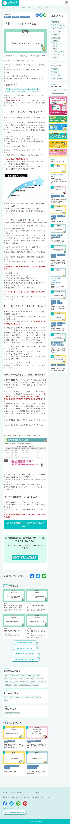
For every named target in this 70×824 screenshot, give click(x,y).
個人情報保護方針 (37, 797)
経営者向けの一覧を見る (24, 642)
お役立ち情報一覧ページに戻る (24, 659)
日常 (7, 678)
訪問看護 (8, 697)
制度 (23, 675)
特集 (37, 792)
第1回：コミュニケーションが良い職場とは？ (23, 89)
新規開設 (8, 684)
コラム (28, 792)
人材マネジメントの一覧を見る (24, 653)
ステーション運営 (17, 678)
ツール (46, 792)
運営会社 (5, 797)
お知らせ (26, 797)
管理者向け (24, 7)
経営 (16, 684)
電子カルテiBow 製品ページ (14, 812)
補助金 (36, 684)
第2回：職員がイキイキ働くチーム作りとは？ (23, 91)
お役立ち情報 (10, 7)
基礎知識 (33, 681)
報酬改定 (41, 681)
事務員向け (9, 681)
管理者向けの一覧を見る (24, 648)
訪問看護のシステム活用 (13, 713)
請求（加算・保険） (21, 681)
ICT (7, 675)
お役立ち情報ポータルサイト (13, 3)
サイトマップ (50, 797)
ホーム (4, 7)
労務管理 (30, 675)
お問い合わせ (16, 797)
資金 (38, 675)
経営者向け (18, 7)
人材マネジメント (32, 7)
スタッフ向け (39, 678)
